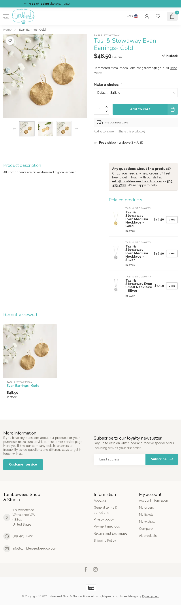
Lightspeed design (126, 596)
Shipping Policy (105, 540)
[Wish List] (158, 16)
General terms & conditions (105, 510)
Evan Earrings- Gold (32, 29)
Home (7, 29)
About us (100, 500)
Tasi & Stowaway (107, 35)
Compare (146, 528)
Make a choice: (107, 85)
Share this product (130, 131)
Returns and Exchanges (110, 533)
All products (148, 535)
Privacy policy (104, 519)
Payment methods (107, 526)
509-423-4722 (23, 536)
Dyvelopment (150, 596)
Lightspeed (105, 596)
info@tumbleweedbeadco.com (137, 181)
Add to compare (104, 131)
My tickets (146, 514)
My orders (146, 507)
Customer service (23, 464)
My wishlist (147, 521)
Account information (153, 500)
